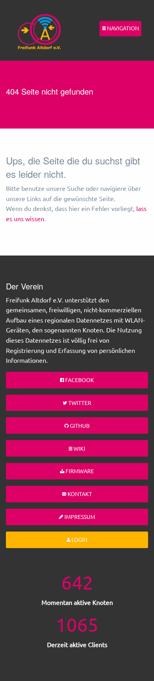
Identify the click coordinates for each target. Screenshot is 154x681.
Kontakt (79, 493)
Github (79, 425)
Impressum (79, 516)
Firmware (79, 470)
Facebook (79, 379)
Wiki (78, 448)
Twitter (79, 402)
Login (78, 539)
